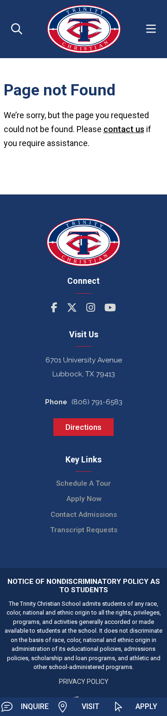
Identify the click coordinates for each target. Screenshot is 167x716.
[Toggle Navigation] (151, 29)
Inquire (35, 706)
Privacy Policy (84, 681)
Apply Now (83, 499)
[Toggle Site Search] (16, 29)
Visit (90, 706)
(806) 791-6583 (96, 402)
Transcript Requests (83, 530)
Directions (83, 427)
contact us (123, 129)
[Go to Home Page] (84, 29)
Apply (146, 706)
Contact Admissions (84, 514)
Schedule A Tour (83, 483)
